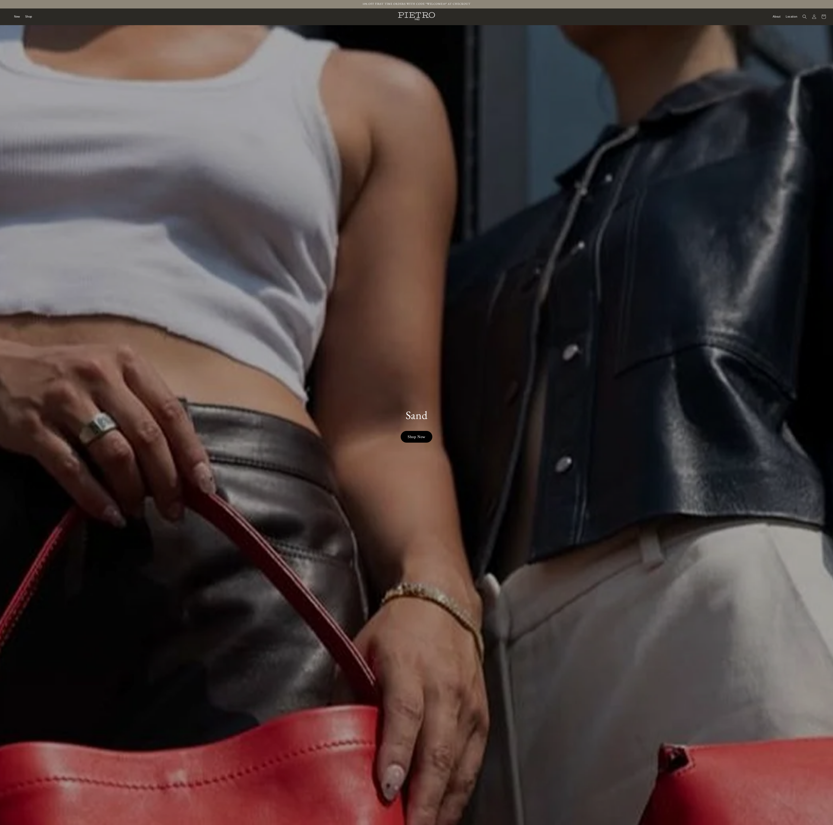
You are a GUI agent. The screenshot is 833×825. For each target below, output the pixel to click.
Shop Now (416, 437)
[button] (804, 16)
